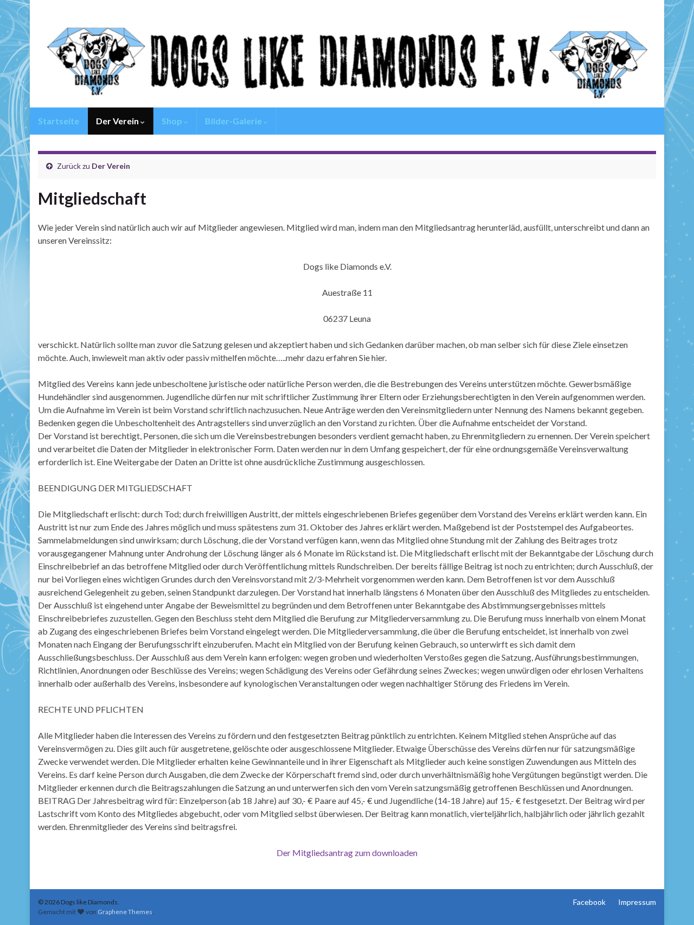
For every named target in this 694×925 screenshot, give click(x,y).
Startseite (58, 121)
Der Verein (118, 121)
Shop (173, 121)
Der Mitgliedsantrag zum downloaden (347, 852)
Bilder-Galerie (234, 121)
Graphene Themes (125, 912)
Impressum (637, 902)
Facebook (589, 902)
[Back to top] (669, 900)
